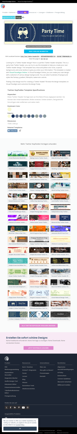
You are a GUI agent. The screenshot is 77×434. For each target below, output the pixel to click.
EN (42, 59)
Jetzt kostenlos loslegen (38, 348)
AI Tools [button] (22, 12)
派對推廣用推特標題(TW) (48, 56)
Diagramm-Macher (11, 378)
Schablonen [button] (49, 12)
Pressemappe (44, 373)
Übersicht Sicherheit (64, 382)
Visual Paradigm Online (18, 72)
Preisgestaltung (60, 12)
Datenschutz (62, 375)
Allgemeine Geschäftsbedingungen (45, 430)
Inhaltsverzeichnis (28, 389)
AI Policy (60, 372)
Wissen (24, 382)
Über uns (43, 367)
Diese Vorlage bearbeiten (38, 51)
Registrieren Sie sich (8, 17)
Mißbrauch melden (64, 385)
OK (20, 428)
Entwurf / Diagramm (29, 370)
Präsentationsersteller (12, 387)
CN (47, 59)
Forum (24, 373)
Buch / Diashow (27, 367)
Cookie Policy (20, 425)
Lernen (24, 376)
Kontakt (42, 376)
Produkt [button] (4, 12)
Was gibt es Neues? (46, 370)
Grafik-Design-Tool (11, 381)
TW (44, 59)
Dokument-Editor (10, 384)
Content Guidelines (64, 379)
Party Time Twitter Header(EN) (30, 56)
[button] (13, 12)
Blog (23, 379)
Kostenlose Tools (28, 385)
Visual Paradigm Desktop (25, 1)
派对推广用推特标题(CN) (64, 56)
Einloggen (18, 17)
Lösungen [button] (41, 12)
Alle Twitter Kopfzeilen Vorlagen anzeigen (38, 325)
